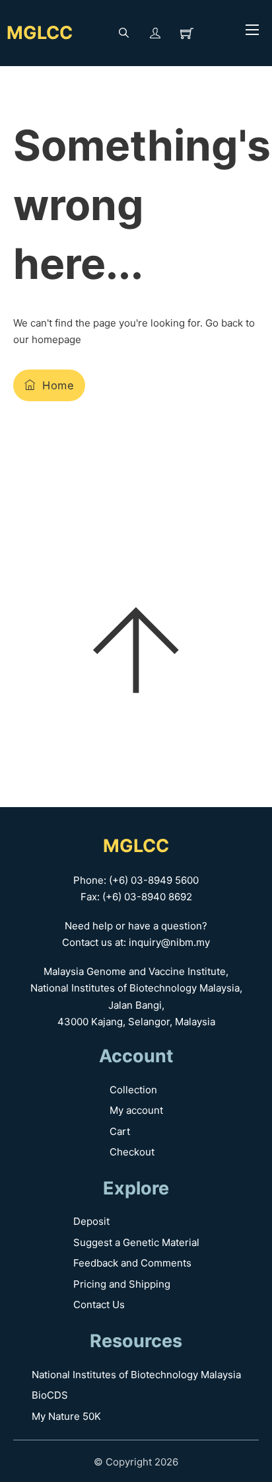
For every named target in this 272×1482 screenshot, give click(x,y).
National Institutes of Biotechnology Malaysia (136, 1374)
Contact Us (99, 1304)
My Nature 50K (66, 1416)
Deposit (91, 1221)
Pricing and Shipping (121, 1284)
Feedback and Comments (132, 1263)
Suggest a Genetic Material (136, 1242)
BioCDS (50, 1395)
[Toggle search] (123, 33)
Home (58, 385)
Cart (120, 1131)
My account (136, 1110)
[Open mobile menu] (252, 29)
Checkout (132, 1152)
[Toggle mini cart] (186, 33)
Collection (133, 1089)
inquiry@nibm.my (169, 942)
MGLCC (40, 33)
